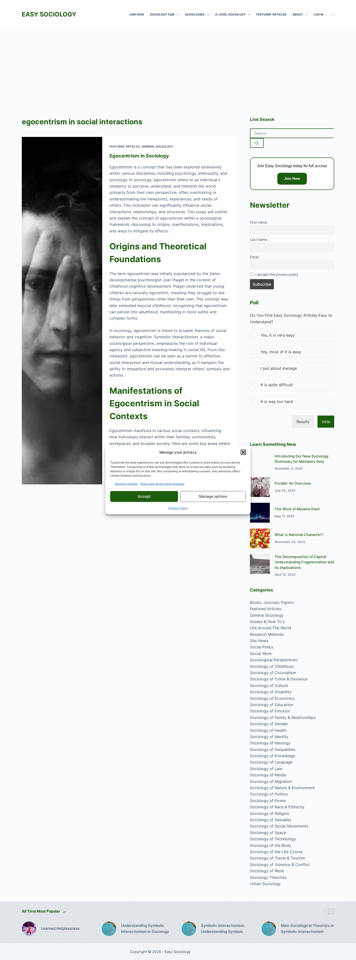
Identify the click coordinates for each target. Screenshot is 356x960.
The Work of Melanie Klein (297, 509)
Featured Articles (271, 14)
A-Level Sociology (230, 14)
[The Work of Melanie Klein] (260, 513)
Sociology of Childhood (272, 666)
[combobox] (292, 133)
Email (254, 257)
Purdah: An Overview (293, 483)
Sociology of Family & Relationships (283, 717)
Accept (144, 496)
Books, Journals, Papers (272, 602)
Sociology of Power (268, 800)
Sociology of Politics (269, 794)
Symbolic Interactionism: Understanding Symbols (223, 928)
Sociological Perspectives (273, 659)
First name (258, 222)
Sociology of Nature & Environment (282, 787)
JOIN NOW (136, 14)
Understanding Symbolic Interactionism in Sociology (145, 928)
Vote (326, 421)
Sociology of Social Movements (279, 826)
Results (303, 421)
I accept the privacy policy (276, 274)
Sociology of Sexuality (270, 819)
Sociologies (194, 14)
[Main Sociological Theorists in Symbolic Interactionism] (269, 928)
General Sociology (157, 146)
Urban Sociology (265, 883)
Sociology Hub (162, 14)
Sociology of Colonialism (273, 672)
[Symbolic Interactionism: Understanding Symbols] (189, 928)
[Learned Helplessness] (29, 928)
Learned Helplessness (60, 928)
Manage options (213, 496)
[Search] (332, 14)
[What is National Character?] (260, 538)
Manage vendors (126, 483)
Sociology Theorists (268, 877)
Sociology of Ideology (270, 742)
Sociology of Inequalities (272, 749)
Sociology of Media (268, 774)
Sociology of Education (271, 704)
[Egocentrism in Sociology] (62, 310)
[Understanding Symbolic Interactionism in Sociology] (109, 928)
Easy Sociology (49, 14)
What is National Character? (299, 535)
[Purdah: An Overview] (260, 487)
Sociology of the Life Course (276, 851)
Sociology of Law (266, 768)
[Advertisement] (178, 65)
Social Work (261, 653)
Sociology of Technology (273, 838)
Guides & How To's (267, 621)
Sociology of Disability (271, 691)
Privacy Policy (178, 508)
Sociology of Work (267, 870)
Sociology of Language (271, 762)
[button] (243, 452)
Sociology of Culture (269, 685)
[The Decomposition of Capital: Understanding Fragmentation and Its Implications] (260, 564)
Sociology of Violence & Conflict (280, 864)
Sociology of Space (268, 832)
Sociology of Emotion (270, 710)
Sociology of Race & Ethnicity (277, 806)
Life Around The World (270, 627)
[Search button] (257, 143)
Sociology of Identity (269, 736)
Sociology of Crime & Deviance (278, 679)
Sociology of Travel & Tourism (277, 858)
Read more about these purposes (162, 483)
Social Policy (261, 647)
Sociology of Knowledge (272, 755)
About (298, 14)
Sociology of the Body (270, 845)
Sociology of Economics (272, 698)
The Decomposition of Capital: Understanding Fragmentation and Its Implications (304, 562)
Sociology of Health (268, 730)
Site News (259, 640)
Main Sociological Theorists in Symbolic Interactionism (307, 928)
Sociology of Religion (269, 813)
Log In (318, 14)
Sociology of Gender (269, 723)
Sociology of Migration (271, 781)
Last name (258, 239)
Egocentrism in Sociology (139, 156)
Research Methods (267, 634)
